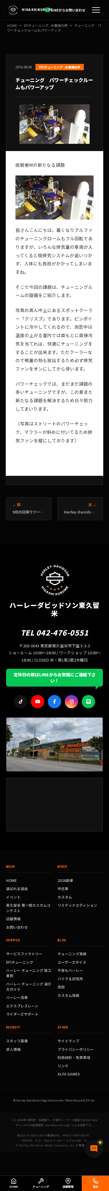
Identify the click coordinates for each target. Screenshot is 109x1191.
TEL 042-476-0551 (55, 632)
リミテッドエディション (77, 905)
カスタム (65, 896)
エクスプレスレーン (22, 1005)
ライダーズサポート (22, 1013)
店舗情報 (13, 918)
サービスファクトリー (24, 953)
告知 (61, 986)
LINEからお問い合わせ (68, 10)
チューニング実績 (72, 953)
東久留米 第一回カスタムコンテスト (28, 907)
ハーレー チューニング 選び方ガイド (28, 986)
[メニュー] (96, 10)
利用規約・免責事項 (74, 1057)
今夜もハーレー (70, 970)
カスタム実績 (68, 995)
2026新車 (65, 880)
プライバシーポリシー (76, 1049)
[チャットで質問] (94, 1149)
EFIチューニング (19, 962)
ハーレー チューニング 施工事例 (28, 973)
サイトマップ (68, 1040)
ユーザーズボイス (72, 962)
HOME (12, 25)
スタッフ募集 (17, 1040)
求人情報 (13, 1049)
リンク (63, 1065)
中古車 (63, 888)
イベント (13, 896)
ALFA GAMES (69, 1073)
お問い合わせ (17, 927)
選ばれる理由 (17, 888)
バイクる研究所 (70, 978)
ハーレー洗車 (17, 997)
